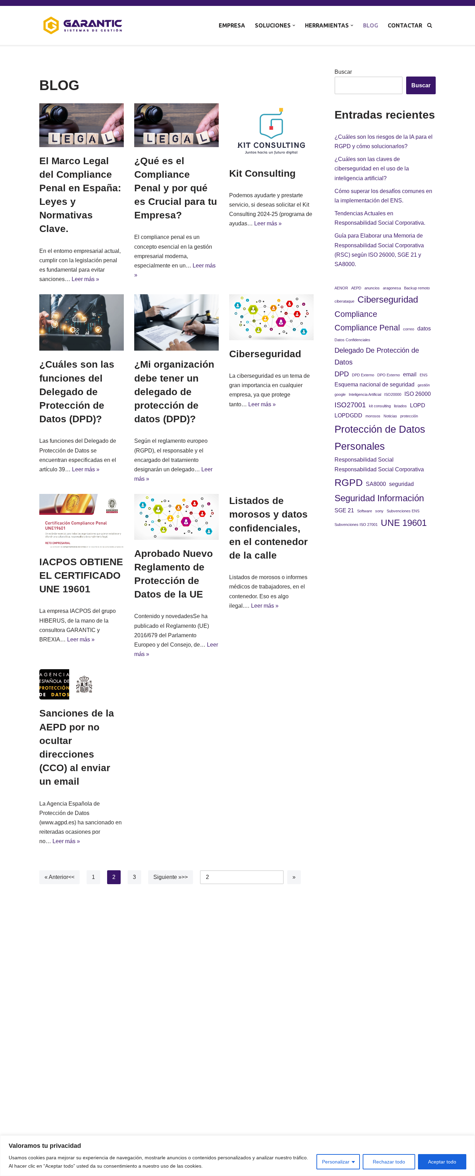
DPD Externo (363, 375)
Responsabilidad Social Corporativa (379, 469)
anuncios (372, 288)
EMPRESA (232, 25)
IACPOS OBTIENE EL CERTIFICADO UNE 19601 (81, 575)
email (410, 374)
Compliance (356, 314)
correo (408, 329)
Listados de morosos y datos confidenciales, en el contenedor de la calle (268, 528)
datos (424, 328)
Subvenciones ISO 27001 (356, 524)
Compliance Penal (367, 327)
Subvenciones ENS (403, 511)
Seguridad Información (379, 498)
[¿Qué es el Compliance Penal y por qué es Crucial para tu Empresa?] (176, 125)
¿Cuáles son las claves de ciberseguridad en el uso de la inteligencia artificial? (372, 168)
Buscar (343, 72)
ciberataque (344, 301)
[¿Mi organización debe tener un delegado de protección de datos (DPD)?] (176, 322)
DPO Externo (388, 375)
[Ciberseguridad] (271, 317)
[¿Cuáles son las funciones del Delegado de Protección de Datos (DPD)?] (81, 322)
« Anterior (56, 877)
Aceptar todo (442, 1162)
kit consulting (380, 406)
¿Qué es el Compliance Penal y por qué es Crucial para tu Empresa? (175, 188)
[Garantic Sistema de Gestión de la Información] (82, 25)
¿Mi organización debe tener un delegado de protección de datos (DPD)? (174, 391)
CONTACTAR (405, 25)
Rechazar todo (389, 1162)
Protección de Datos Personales (380, 437)
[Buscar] (429, 25)
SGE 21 (344, 510)
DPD (342, 374)
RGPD (349, 482)
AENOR (341, 288)
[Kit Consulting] (271, 131)
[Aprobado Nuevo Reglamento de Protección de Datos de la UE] (176, 516)
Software (364, 511)
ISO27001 (350, 405)
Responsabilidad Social (364, 459)
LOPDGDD (348, 415)
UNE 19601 (404, 523)
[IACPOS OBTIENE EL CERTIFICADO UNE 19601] (81, 521)
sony (379, 511)
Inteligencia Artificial (365, 394)
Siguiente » (167, 877)
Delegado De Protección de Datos (377, 356)
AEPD (356, 288)
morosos (372, 416)
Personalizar (335, 1162)
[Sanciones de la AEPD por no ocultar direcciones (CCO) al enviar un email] (81, 684)
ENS (423, 375)
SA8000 (376, 484)
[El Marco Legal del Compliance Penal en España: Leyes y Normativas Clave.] (81, 125)
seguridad (401, 484)
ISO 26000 (417, 394)
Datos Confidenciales (352, 340)
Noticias (390, 416)
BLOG (370, 25)
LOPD (417, 405)
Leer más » (85, 279)
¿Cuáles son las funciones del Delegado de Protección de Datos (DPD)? (76, 391)
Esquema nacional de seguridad (374, 384)
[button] (293, 25)
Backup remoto (417, 288)
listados (400, 406)
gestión (424, 385)
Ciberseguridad (265, 354)
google (340, 394)
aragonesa (392, 288)
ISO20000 (392, 394)
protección (409, 416)
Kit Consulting (262, 173)
